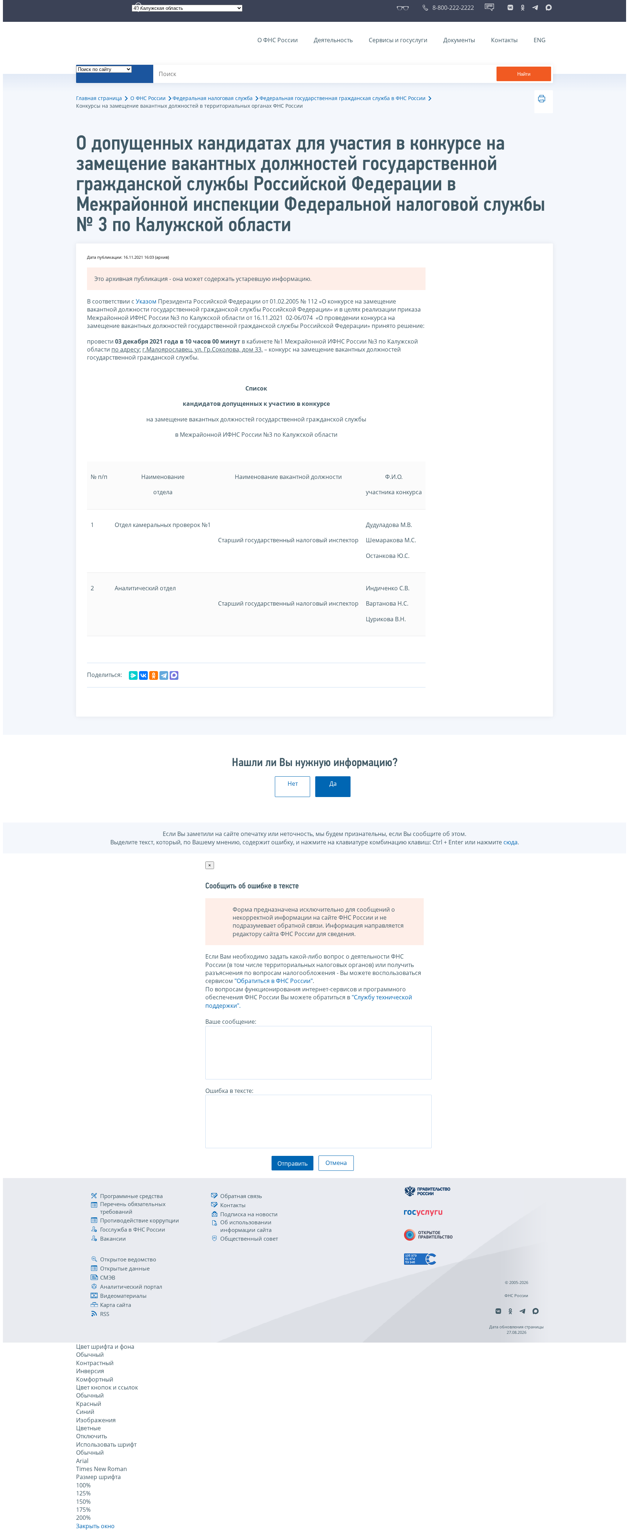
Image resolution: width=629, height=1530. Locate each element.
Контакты (504, 40)
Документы (459, 40)
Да (333, 784)
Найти (523, 74)
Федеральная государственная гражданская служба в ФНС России (343, 98)
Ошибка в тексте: (229, 1091)
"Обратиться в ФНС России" (273, 981)
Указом (146, 301)
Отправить (292, 1164)
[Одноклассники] (153, 675)
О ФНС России (277, 40)
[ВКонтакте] (143, 675)
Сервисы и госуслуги (398, 40)
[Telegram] (163, 675)
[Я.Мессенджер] (133, 675)
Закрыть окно (95, 1526)
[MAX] (174, 675)
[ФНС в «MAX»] (547, 7)
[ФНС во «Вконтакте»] (510, 7)
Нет (293, 784)
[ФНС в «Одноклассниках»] (522, 7)
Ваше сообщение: (230, 1022)
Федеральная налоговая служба (213, 98)
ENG (540, 40)
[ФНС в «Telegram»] (535, 7)
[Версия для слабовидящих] (404, 8)
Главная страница (99, 98)
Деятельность (333, 40)
